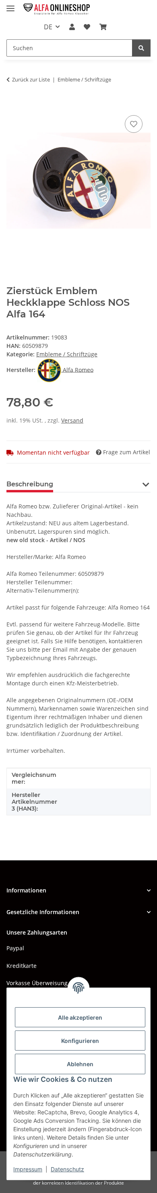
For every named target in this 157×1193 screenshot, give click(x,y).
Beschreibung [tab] (29, 484)
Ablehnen (80, 1064)
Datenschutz (67, 1169)
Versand (72, 420)
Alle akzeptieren (80, 1017)
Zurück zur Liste (31, 79)
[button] (72, 27)
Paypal (15, 948)
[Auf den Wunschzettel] (134, 124)
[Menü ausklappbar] (10, 5)
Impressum (27, 1169)
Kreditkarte (21, 965)
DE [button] (48, 26)
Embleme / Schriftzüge (66, 354)
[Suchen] (141, 48)
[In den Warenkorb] (12, 104)
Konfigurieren (80, 1040)
